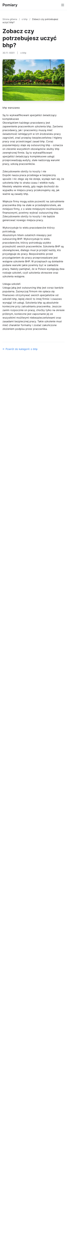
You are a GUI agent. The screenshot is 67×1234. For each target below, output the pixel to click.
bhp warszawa (11, 107)
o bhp (25, 19)
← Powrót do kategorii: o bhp (20, 349)
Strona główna (10, 19)
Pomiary (9, 5)
